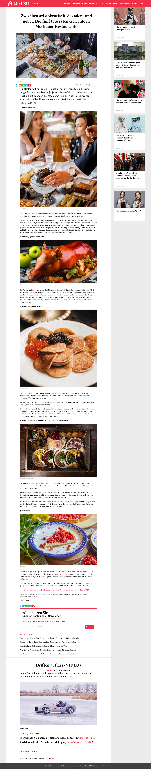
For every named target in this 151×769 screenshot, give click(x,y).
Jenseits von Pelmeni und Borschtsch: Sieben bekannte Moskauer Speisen (48, 650)
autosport (25, 751)
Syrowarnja (62, 574)
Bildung (135, 3)
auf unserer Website (81, 742)
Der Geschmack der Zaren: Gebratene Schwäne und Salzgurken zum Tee (48, 654)
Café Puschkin (28, 393)
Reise (115, 3)
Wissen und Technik (80, 3)
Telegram (93, 85)
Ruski (33, 290)
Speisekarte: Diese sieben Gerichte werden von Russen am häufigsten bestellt (49, 638)
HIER (53, 758)
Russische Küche (124, 3)
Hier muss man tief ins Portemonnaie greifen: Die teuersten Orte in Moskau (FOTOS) (57, 590)
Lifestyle (108, 3)
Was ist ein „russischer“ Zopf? (128, 211)
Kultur (101, 3)
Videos (34, 751)
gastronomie (26, 601)
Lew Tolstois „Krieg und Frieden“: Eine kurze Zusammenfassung (126, 138)
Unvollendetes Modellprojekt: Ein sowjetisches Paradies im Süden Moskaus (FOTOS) (128, 65)
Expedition (43, 483)
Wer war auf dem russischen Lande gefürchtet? (128, 28)
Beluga (39, 216)
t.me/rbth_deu (86, 738)
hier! (88, 766)
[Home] (10, 3)
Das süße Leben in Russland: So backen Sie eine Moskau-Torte (44, 646)
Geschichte (93, 3)
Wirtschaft (67, 3)
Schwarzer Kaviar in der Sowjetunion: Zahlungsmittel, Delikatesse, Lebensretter (50, 642)
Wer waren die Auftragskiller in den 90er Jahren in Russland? (129, 101)
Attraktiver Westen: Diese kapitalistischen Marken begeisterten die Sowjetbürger (128, 175)
